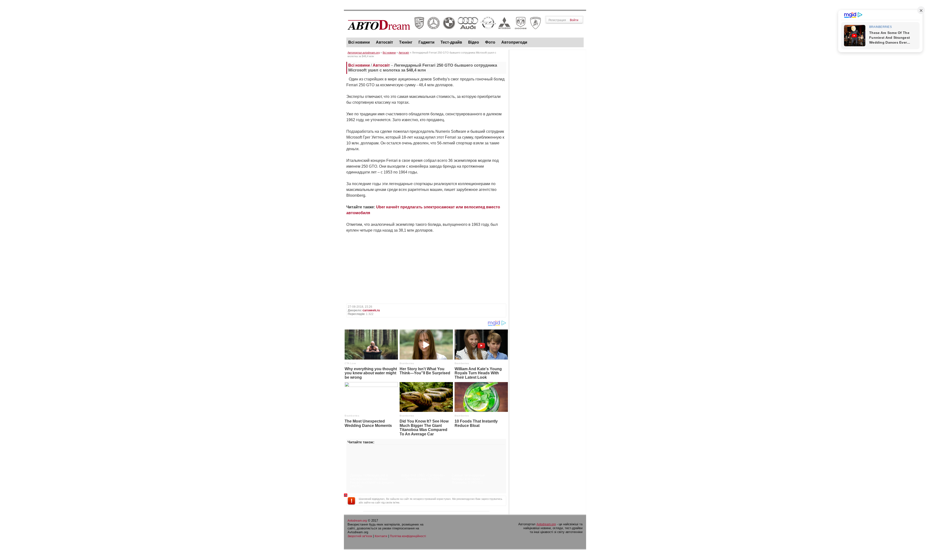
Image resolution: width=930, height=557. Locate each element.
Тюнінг (405, 42)
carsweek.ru (371, 310)
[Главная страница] (444, 34)
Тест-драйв (451, 42)
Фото (490, 42)
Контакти (381, 536)
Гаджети (426, 42)
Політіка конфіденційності (408, 536)
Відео (473, 42)
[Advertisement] (547, 125)
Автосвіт (384, 42)
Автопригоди (514, 42)
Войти (574, 20)
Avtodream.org (357, 520)
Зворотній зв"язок (360, 536)
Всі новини (359, 42)
